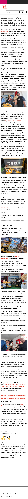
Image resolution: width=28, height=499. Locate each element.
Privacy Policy (17, 496)
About (7, 491)
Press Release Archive (16, 491)
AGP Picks (3, 2)
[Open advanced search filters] (22, 12)
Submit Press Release (8, 494)
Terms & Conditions (20, 494)
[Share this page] (26, 12)
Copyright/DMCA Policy (7, 496)
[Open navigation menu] (2, 12)
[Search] (19, 12)
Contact (25, 496)
